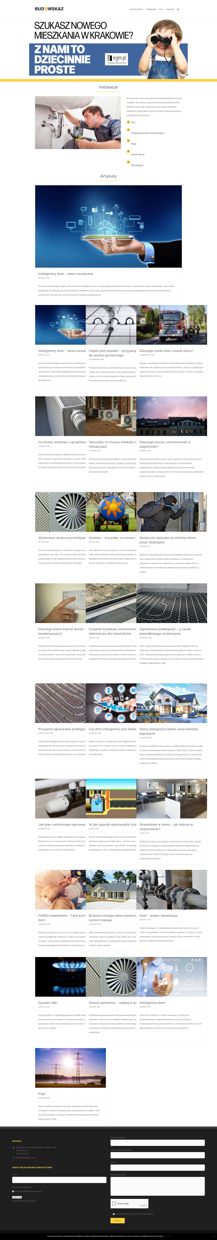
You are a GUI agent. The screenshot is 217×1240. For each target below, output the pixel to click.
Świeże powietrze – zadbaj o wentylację (119, 1003)
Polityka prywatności (27, 1201)
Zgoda (167, 1236)
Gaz (133, 122)
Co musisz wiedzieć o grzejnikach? (64, 442)
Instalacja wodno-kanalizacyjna (148, 133)
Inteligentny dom (152, 1003)
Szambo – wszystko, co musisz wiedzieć (119, 538)
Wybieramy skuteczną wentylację (63, 538)
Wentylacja (137, 165)
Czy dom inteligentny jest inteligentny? (118, 729)
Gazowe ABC (48, 1003)
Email (15, 1175)
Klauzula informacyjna (21, 1187)
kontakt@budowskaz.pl (26, 1158)
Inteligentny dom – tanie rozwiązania (65, 274)
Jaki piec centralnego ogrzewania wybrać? (70, 824)
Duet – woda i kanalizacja (159, 915)
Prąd (133, 143)
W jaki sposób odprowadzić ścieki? (115, 824)
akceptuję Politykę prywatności (27, 1191)
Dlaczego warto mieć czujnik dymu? (166, 351)
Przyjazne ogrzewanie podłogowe (63, 729)
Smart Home (138, 154)
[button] (178, 9)
